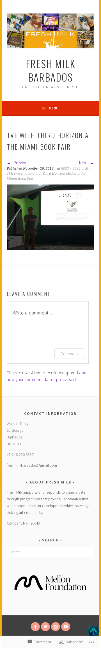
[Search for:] (50, 551)
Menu (54, 108)
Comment (69, 353)
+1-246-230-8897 (20, 454)
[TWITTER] (45, 626)
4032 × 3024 (71, 168)
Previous (21, 162)
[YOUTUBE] (65, 626)
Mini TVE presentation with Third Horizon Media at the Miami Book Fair (50, 173)
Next (83, 162)
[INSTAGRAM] (55, 626)
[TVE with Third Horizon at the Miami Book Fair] (50, 248)
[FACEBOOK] (35, 626)
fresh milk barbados (50, 70)
